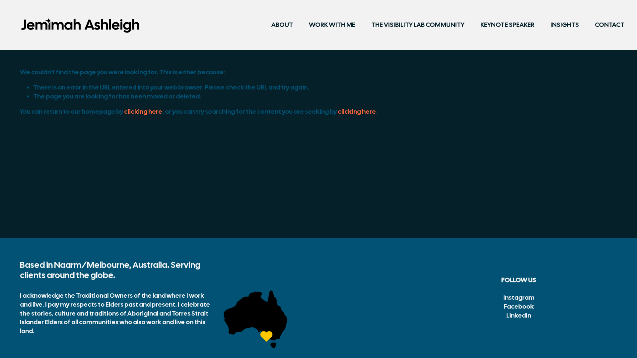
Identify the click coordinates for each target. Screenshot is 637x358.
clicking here (143, 111)
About (282, 25)
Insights (564, 25)
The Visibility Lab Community (417, 25)
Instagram (518, 297)
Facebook (519, 306)
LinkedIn (518, 315)
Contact (609, 25)
